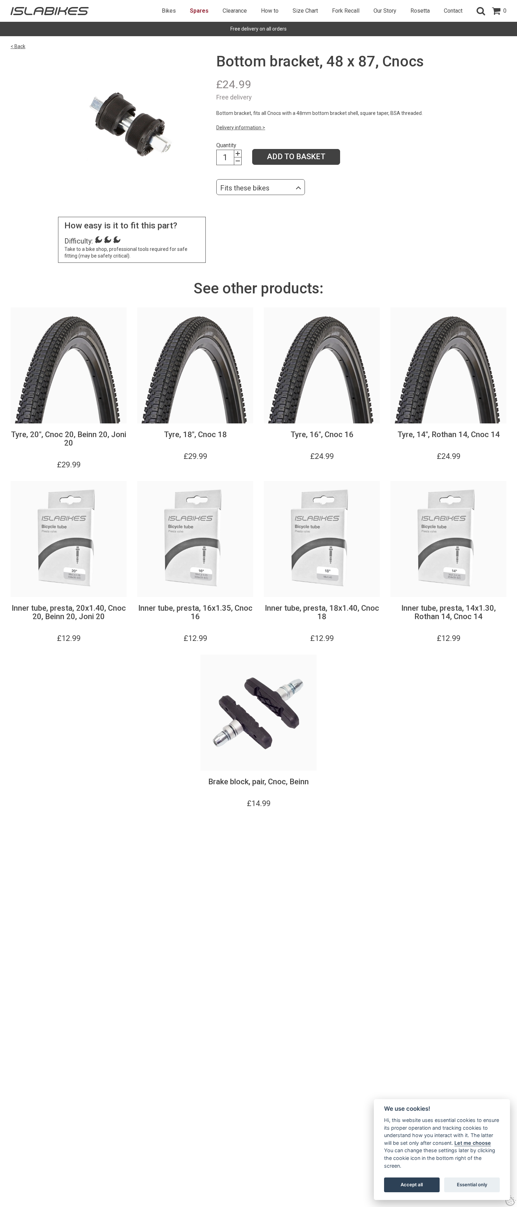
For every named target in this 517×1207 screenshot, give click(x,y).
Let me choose (472, 1143)
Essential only (472, 1184)
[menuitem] (169, 11)
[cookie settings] (510, 1200)
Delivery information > (240, 127)
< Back (18, 46)
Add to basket (296, 156)
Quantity (226, 145)
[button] (481, 10)
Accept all (412, 1184)
